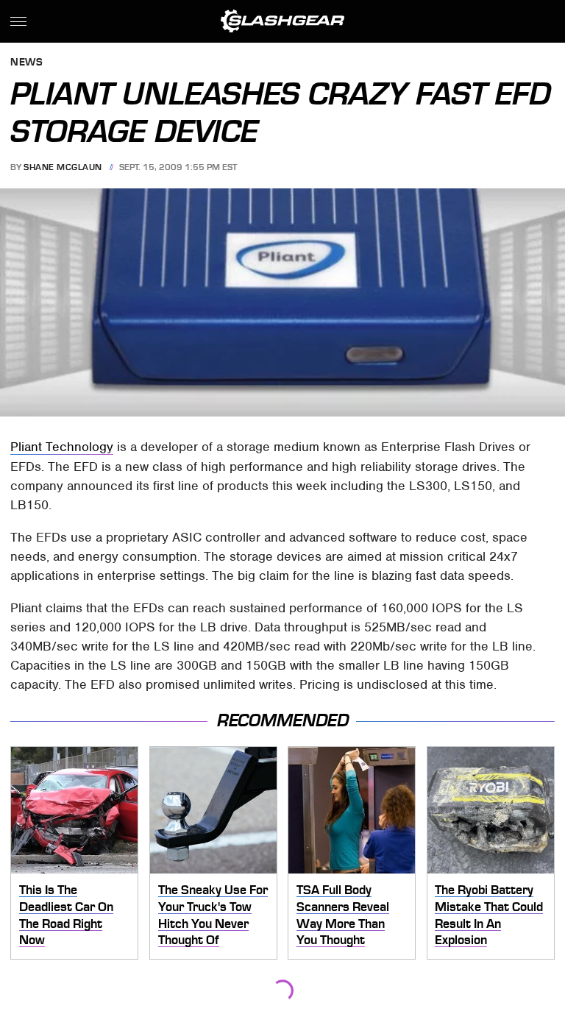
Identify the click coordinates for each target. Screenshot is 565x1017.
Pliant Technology (61, 447)
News (26, 63)
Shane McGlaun (63, 167)
